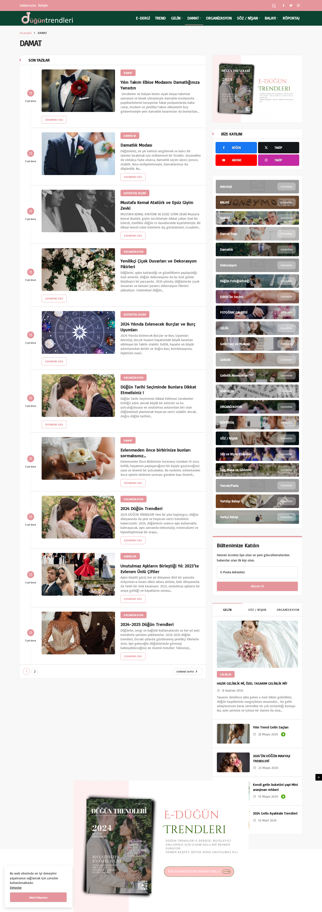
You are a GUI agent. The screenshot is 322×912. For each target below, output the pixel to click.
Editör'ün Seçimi (135, 193)
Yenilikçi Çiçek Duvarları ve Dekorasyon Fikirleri (158, 263)
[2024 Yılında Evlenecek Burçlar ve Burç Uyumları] (78, 332)
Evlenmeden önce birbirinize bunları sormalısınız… (155, 452)
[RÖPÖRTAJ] (257, 422)
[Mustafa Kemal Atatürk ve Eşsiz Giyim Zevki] (78, 211)
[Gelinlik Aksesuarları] (257, 375)
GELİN (175, 18)
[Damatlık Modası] (78, 153)
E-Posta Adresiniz (232, 572)
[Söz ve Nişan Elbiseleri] (257, 454)
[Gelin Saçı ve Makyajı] (257, 344)
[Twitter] (291, 5)
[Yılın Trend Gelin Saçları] (233, 734)
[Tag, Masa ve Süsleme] (257, 470)
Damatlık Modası (136, 145)
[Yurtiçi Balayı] (257, 517)
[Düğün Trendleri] (47, 18)
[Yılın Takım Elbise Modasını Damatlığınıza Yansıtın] (78, 90)
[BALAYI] (257, 202)
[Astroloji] (257, 186)
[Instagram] (298, 5)
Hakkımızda (28, 5)
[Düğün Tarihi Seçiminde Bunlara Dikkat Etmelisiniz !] (78, 395)
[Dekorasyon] (257, 265)
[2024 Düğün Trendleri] (78, 517)
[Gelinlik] (257, 360)
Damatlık (130, 135)
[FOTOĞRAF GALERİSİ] (257, 312)
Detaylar (16, 887)
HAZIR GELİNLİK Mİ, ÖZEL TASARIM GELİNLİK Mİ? (252, 683)
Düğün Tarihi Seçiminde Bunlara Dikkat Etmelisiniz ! (158, 389)
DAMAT (193, 18)
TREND (160, 18)
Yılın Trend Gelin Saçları (270, 727)
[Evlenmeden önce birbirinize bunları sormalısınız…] (78, 458)
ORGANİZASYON (219, 18)
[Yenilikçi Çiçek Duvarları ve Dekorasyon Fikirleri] (78, 269)
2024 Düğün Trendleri (141, 508)
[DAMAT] (257, 218)
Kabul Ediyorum (38, 897)
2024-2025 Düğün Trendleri (147, 624)
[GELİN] (257, 328)
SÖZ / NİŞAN (247, 18)
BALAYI (270, 18)
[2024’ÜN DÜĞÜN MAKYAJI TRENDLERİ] (233, 762)
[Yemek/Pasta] (257, 485)
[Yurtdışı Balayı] (257, 501)
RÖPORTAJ (291, 18)
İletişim (43, 5)
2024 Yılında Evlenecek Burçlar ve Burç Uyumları (157, 326)
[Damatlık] (257, 249)
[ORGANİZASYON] (257, 407)
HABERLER (130, 556)
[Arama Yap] (274, 6)
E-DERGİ (143, 18)
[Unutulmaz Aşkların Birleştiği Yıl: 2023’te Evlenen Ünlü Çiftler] (78, 574)
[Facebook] (283, 5)
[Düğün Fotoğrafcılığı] (257, 281)
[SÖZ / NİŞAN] (257, 438)
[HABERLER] (257, 391)
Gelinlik (225, 674)
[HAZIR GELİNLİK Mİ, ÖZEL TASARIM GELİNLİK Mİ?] (257, 644)
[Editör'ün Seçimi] (257, 297)
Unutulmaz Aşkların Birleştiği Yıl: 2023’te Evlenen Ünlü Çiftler (159, 568)
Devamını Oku (54, 119)
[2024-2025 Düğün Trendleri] (78, 633)
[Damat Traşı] (257, 234)
